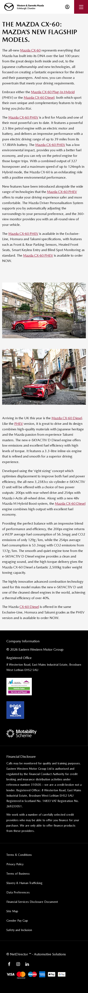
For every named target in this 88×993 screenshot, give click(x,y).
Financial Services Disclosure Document (32, 901)
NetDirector (19, 954)
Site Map (12, 911)
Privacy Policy (14, 864)
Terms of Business (18, 873)
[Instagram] (18, 964)
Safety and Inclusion (19, 930)
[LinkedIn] (27, 964)
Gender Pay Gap (17, 920)
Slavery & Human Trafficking (24, 883)
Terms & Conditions (19, 854)
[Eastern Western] (24, 7)
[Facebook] (9, 964)
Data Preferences (18, 892)
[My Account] (67, 7)
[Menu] (81, 7)
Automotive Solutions (50, 954)
